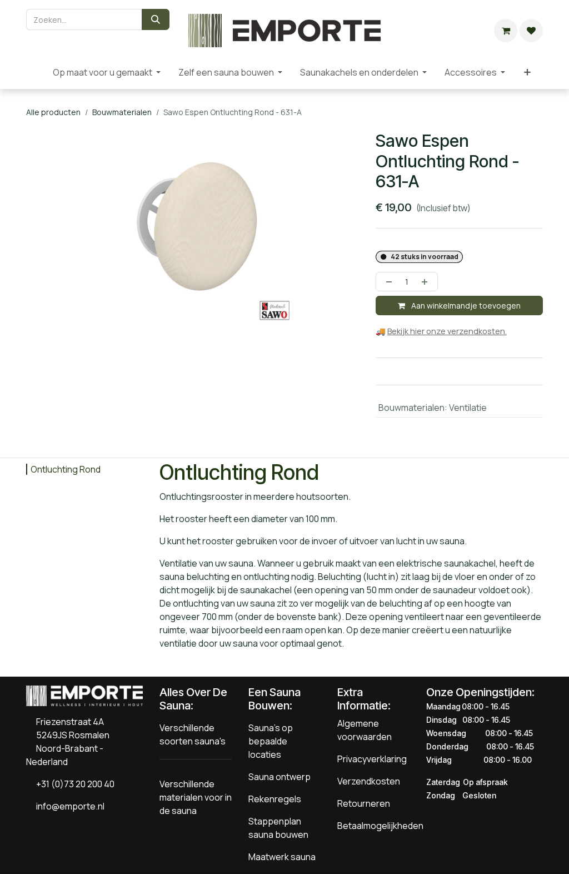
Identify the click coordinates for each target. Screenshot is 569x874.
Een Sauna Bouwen (274, 699)
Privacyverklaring (372, 759)
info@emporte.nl (67, 806)
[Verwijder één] (386, 281)
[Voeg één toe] (426, 281)
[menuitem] (35, 72)
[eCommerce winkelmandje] (505, 30)
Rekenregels (274, 799)
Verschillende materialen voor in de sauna (195, 797)
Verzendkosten (368, 781)
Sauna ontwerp (279, 777)
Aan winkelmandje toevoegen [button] (465, 305)
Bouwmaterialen (122, 112)
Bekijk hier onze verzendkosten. (447, 331)
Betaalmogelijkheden (380, 826)
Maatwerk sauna (282, 857)
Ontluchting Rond (66, 469)
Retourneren (363, 803)
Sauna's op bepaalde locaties (270, 741)
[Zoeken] (155, 19)
